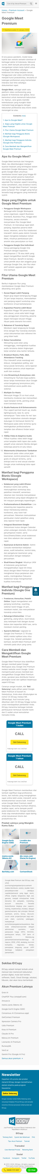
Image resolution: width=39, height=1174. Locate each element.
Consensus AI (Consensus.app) (15, 1013)
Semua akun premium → (12, 1058)
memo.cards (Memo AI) (12, 1005)
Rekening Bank (27, 1150)
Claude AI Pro (8, 1034)
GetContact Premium (11, 1017)
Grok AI (5, 992)
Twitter (23, 1158)
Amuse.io (6, 1001)
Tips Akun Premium (15, 1141)
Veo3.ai (5, 1050)
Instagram (15, 1158)
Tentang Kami (7, 1137)
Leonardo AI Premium (11, 1042)
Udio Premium (8, 1025)
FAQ (33, 1137)
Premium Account (16, 10)
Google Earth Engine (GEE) (13, 1009)
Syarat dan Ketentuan (22, 1137)
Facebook (6, 1158)
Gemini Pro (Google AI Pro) (13, 1054)
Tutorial (26, 1141)
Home (4, 10)
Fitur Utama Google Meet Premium (18, 130)
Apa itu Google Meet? (13, 120)
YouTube (31, 1158)
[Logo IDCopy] (3, 4)
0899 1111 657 (13, 1170)
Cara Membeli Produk (12, 1150)
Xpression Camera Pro (11, 1021)
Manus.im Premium (10, 1038)
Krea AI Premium (9, 1030)
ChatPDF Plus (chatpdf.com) (14, 997)
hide (23, 116)
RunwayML (6, 1046)
